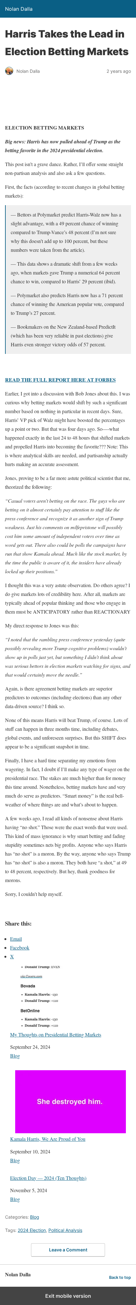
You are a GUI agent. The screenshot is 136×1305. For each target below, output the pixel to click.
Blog (15, 1055)
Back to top (120, 1277)
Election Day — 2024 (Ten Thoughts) (48, 1178)
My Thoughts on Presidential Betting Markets (55, 1034)
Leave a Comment (68, 1249)
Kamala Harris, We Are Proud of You (47, 1138)
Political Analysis (65, 1230)
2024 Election (32, 1230)
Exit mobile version (68, 1296)
